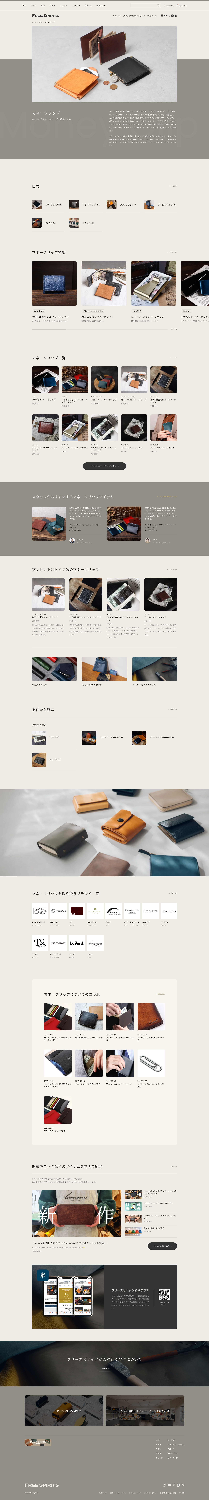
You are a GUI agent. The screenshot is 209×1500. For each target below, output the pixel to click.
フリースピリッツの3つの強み (64, 1411)
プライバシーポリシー (150, 1493)
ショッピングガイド (135, 1493)
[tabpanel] (54, 291)
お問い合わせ (102, 5)
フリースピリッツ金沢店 (84, 542)
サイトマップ (173, 1458)
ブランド (63, 5)
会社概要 (181, 1493)
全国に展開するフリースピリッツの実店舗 (145, 1411)
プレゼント (76, 5)
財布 (157, 1440)
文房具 (158, 1453)
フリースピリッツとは (176, 1444)
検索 (158, 5)
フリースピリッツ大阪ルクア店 (161, 542)
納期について (103, 1493)
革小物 (158, 1449)
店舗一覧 (88, 5)
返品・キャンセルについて (118, 1493)
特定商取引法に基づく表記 (168, 1493)
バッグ (158, 1444)
